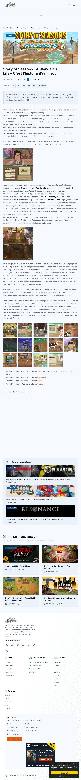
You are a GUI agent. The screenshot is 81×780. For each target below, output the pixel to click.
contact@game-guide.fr (12, 640)
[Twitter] (14, 86)
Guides (56, 669)
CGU (6, 705)
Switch (40, 384)
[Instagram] (7, 651)
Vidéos (56, 679)
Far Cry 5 (32, 672)
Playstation (41, 377)
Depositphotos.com (31, 727)
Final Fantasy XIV (35, 669)
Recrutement (9, 702)
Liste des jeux (9, 675)
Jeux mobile (9, 669)
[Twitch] (29, 645)
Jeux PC (7, 662)
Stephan (36, 79)
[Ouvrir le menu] (74, 5)
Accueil (5, 28)
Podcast (56, 682)
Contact (7, 695)
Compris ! (64, 773)
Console (12, 28)
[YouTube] (23, 645)
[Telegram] (29, 86)
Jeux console (9, 665)
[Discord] (12, 645)
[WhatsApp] (24, 86)
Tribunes (57, 672)
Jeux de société (10, 672)
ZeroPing (28, 724)
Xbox (39, 371)
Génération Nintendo (31, 731)
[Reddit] (34, 86)
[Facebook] (19, 86)
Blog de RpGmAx (12, 727)
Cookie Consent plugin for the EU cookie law (64, 776)
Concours (57, 686)
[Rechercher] (65, 5)
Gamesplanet (20, 392)
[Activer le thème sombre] (70, 5)
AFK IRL (56, 675)
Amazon (29, 392)
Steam (39, 381)
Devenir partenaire (14, 739)
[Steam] (7, 645)
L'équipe (7, 698)
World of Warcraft (35, 665)
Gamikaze (10, 724)
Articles (56, 665)
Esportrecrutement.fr (13, 734)
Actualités (57, 662)
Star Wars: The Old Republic (38, 662)
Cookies (7, 709)
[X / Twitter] (18, 645)
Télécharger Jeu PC (13, 731)
